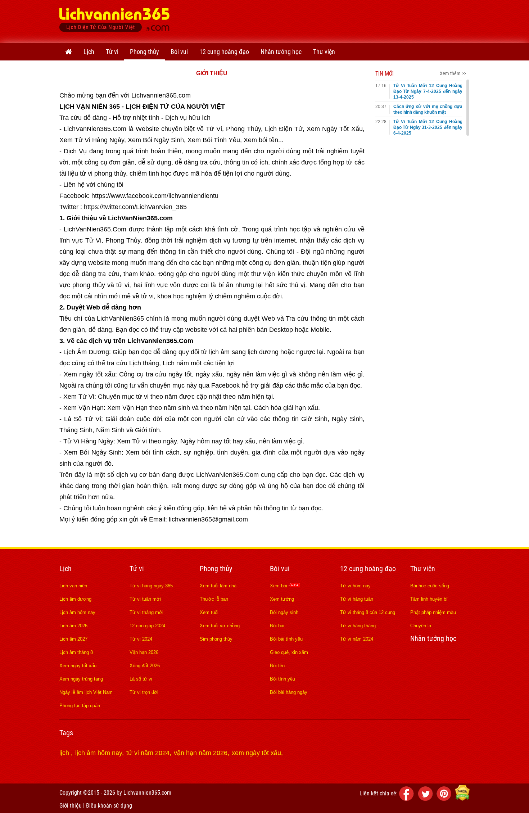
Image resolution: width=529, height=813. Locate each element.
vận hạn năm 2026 (200, 752)
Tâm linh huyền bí (429, 599)
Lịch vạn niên (73, 585)
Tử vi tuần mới (145, 599)
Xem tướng (282, 599)
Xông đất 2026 (145, 665)
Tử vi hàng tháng (358, 625)
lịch (65, 752)
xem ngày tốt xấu (256, 752)
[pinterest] (445, 798)
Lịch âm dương (75, 599)
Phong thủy (144, 51)
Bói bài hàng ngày (288, 692)
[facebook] (407, 798)
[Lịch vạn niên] (68, 51)
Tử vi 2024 (141, 639)
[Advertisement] (339, 20)
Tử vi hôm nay (355, 585)
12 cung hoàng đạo (224, 51)
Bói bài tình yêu (286, 639)
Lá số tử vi (141, 679)
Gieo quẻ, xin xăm (289, 652)
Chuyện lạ (420, 625)
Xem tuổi (209, 612)
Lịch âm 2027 (73, 639)
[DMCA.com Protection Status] (462, 798)
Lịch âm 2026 (73, 625)
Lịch (88, 51)
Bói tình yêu (282, 679)
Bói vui (179, 51)
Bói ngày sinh (284, 612)
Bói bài (277, 625)
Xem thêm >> (453, 73)
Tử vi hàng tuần (356, 599)
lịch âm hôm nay (98, 752)
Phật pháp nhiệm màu (433, 612)
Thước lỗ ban (214, 599)
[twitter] (426, 798)
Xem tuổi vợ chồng (220, 625)
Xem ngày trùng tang (81, 679)
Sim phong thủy (216, 639)
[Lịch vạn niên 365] (114, 21)
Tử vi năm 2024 (356, 639)
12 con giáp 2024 (147, 625)
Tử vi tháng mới (146, 612)
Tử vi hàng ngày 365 (151, 585)
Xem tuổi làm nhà (218, 585)
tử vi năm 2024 (147, 752)
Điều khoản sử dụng (109, 805)
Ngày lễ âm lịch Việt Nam (86, 692)
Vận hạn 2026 (144, 652)
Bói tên (277, 665)
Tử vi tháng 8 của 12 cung (367, 612)
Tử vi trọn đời (144, 692)
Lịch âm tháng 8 (76, 652)
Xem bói (279, 585)
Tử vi (112, 51)
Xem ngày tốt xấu (77, 665)
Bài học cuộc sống (429, 585)
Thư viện (324, 51)
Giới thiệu (70, 805)
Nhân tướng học (281, 51)
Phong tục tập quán (79, 705)
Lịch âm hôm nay (77, 612)
